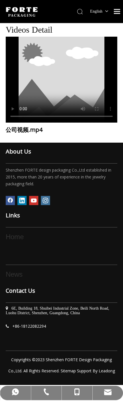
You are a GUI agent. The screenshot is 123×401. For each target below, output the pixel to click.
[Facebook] (10, 200)
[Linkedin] (22, 200)
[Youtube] (33, 200)
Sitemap (68, 371)
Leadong (107, 371)
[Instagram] (45, 200)
